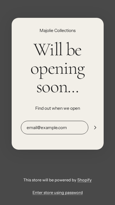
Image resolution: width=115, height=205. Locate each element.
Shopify (84, 179)
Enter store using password (58, 192)
